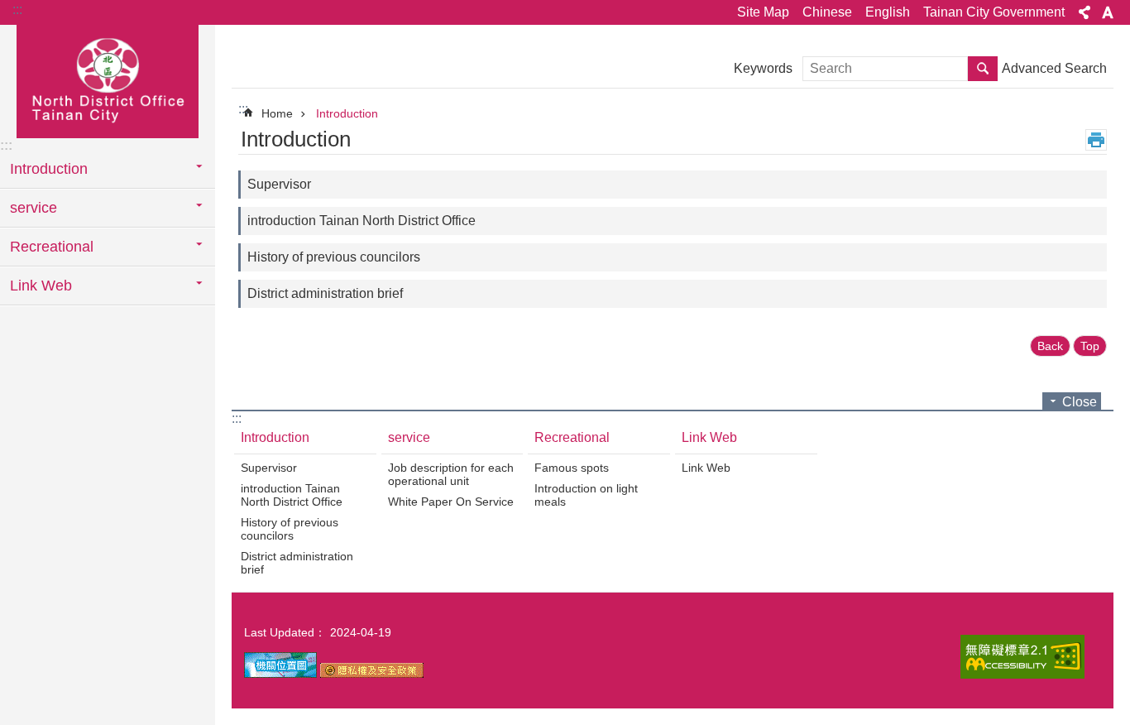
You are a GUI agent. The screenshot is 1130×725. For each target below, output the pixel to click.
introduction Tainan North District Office (361, 221)
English (887, 12)
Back (1050, 346)
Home (277, 113)
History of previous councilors (333, 257)
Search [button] (983, 68)
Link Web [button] (41, 285)
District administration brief (325, 293)
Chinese (827, 12)
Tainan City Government (994, 12)
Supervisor (279, 184)
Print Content (1096, 140)
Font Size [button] (1108, 12)
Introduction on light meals (586, 495)
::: (17, 9)
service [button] (33, 207)
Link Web (709, 437)
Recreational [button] (51, 246)
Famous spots (571, 467)
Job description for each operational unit (451, 474)
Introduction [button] (49, 169)
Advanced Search (1054, 68)
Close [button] (1079, 402)
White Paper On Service (451, 501)
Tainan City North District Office (108, 80)
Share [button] (1084, 12)
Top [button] (1089, 346)
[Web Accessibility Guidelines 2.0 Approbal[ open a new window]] (1022, 657)
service (409, 437)
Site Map (763, 12)
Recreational (572, 437)
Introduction (347, 113)
